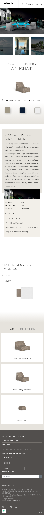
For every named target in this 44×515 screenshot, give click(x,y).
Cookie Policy (16, 500)
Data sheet (14, 218)
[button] (37, 4)
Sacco (22, 202)
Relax (22, 205)
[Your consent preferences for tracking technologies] (4, 511)
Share (11, 214)
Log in (8, 231)
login (7, 463)
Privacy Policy (6, 500)
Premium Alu (24, 208)
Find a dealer (16, 223)
